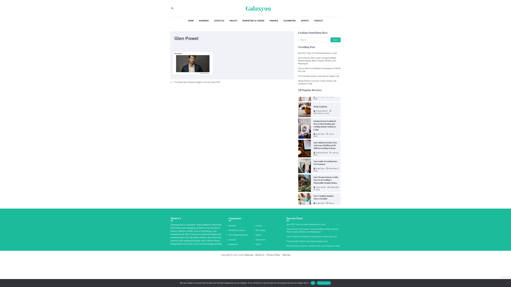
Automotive (260, 240)
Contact (318, 21)
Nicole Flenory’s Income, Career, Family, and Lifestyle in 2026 (313, 246)
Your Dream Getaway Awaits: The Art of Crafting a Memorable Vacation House (326, 178)
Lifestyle (219, 21)
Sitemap (286, 255)
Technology (261, 230)
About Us (259, 255)
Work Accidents (320, 104)
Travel (258, 244)
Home (191, 21)
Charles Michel (322, 109)
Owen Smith (321, 185)
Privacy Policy (273, 255)
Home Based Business (238, 235)
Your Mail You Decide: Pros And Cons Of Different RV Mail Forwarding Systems (325, 143)
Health (233, 21)
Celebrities (289, 21)
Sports (305, 21)
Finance (274, 21)
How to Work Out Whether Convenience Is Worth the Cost (312, 237)
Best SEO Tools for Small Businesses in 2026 (317, 53)
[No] (507, 283)
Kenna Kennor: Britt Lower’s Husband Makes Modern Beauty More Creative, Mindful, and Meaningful (317, 61)
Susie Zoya (320, 132)
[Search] (172, 8)
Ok (313, 283)
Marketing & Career (253, 21)
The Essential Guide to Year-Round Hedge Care (318, 76)
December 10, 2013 (321, 111)
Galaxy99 (258, 8)
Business (204, 21)
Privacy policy (324, 283)
